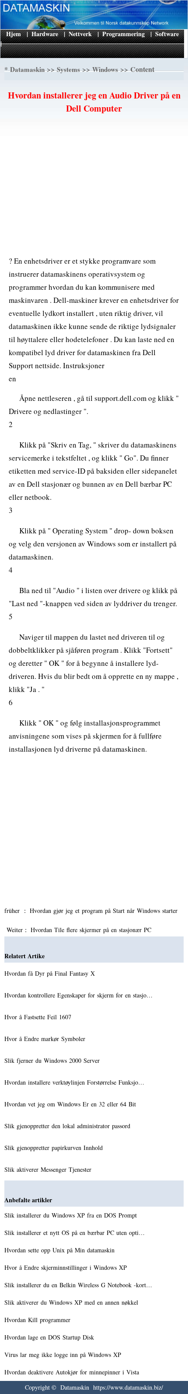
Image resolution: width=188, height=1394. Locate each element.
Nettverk (80, 33)
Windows (105, 69)
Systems (68, 69)
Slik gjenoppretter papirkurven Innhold (54, 1147)
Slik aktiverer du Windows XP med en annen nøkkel (72, 1302)
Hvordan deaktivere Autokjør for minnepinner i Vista (72, 1372)
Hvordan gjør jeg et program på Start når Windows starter (105, 910)
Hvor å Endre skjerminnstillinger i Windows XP (66, 1267)
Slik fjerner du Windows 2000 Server (53, 1060)
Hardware (44, 33)
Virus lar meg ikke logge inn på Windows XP (63, 1354)
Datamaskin (27, 69)
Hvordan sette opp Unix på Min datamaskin (60, 1250)
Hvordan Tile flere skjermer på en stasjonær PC (92, 930)
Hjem (13, 33)
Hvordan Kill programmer (38, 1320)
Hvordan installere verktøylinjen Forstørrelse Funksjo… (74, 1082)
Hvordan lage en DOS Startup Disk (50, 1337)
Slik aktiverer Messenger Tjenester (49, 1169)
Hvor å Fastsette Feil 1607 (38, 1017)
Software (167, 33)
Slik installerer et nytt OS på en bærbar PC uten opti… (74, 1232)
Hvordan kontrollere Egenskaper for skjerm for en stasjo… (78, 995)
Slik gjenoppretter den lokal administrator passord (68, 1126)
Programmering (123, 33)
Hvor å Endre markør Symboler (45, 1038)
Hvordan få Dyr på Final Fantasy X (50, 973)
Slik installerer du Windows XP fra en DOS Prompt (71, 1215)
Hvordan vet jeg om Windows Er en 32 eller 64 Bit (71, 1104)
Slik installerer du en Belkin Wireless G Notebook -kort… (78, 1285)
